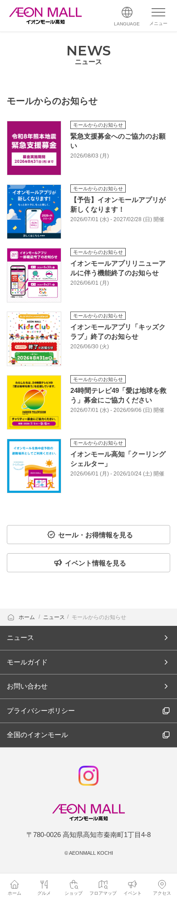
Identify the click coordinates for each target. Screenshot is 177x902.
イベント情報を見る (95, 563)
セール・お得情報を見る (95, 535)
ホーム (27, 617)
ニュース (54, 617)
